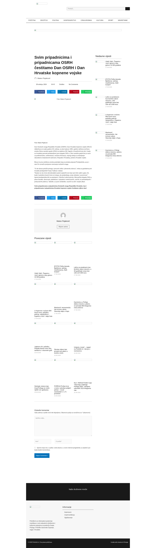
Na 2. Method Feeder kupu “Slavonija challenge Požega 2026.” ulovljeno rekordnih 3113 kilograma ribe (83, 386)
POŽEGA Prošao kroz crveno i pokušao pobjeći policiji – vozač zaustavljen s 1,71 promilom (62, 389)
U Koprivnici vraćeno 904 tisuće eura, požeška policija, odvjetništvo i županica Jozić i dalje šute (43, 313)
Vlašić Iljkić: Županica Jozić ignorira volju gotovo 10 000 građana (43, 275)
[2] (78, 40)
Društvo (44, 20)
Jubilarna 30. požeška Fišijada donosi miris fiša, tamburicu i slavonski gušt (43, 348)
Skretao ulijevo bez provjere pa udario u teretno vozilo (61, 351)
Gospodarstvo (70, 20)
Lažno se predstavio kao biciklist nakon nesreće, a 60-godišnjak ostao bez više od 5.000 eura (82, 270)
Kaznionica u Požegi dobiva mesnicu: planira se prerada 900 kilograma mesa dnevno (82, 305)
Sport (110, 20)
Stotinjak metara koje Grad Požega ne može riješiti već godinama (41, 388)
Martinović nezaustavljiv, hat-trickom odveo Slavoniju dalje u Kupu (62, 309)
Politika (55, 20)
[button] (39, 92)
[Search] (127, 8)
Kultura (100, 20)
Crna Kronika (86, 20)
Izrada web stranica (116, 542)
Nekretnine (123, 20)
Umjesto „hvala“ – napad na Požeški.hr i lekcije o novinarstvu (82, 349)
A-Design (125, 542)
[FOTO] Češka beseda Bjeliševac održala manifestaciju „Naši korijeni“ (61, 269)
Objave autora (63, 226)
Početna (32, 20)
